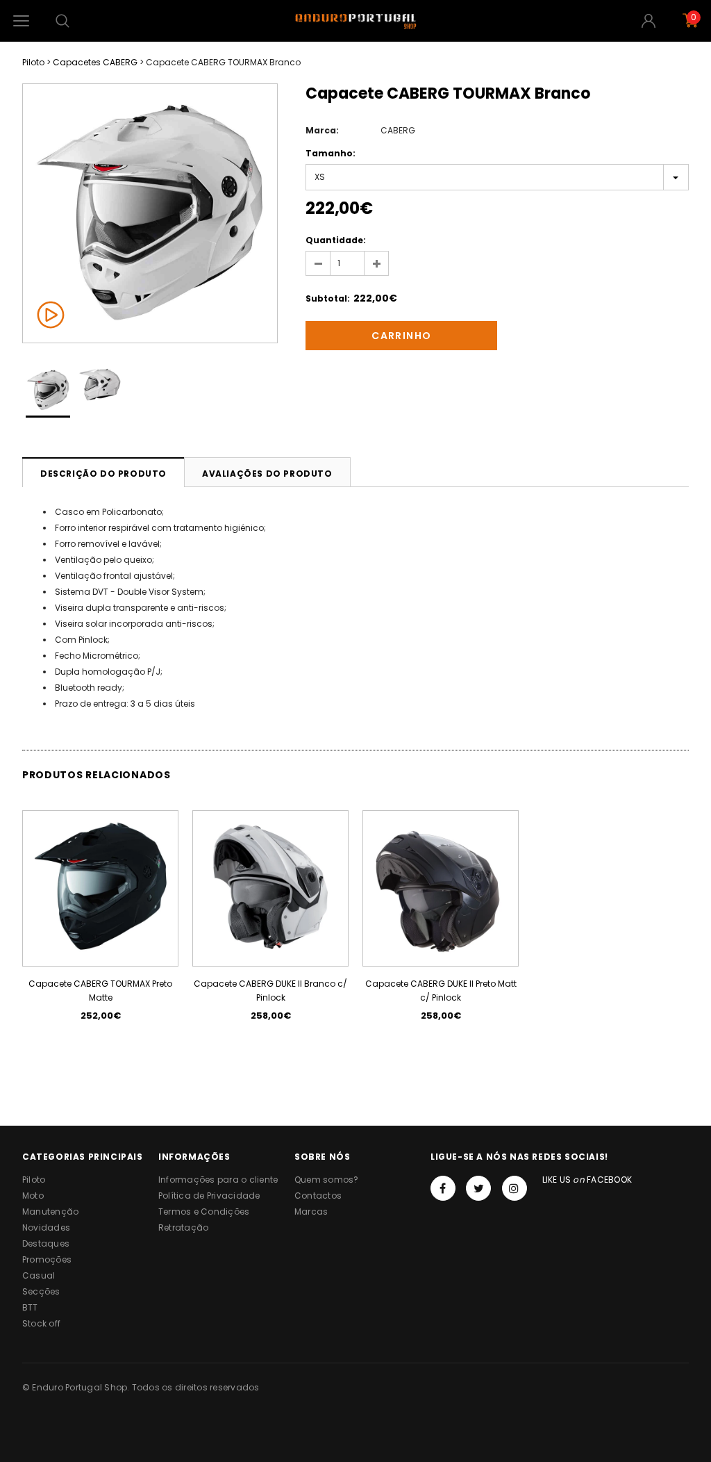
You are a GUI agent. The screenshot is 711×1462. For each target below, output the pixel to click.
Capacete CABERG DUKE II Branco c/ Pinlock (270, 990)
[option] (150, 213)
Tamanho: (331, 153)
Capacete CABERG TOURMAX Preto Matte (100, 990)
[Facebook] (442, 1188)
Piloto (33, 62)
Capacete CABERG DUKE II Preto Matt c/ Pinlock (441, 990)
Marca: (322, 130)
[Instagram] (514, 1188)
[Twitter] (478, 1188)
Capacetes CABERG (95, 62)
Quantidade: (336, 240)
